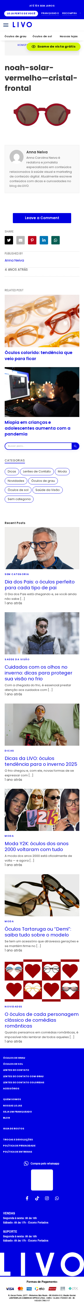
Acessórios (11, 1088)
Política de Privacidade (19, 1145)
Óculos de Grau (14, 1058)
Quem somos (12, 1099)
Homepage (25, 45)
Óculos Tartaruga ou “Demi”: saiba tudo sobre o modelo (38, 932)
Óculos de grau (15, 36)
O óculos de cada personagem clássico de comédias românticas (42, 1020)
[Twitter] (9, 240)
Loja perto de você (21, 13)
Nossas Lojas (12, 1105)
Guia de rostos (13, 1128)
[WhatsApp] (55, 240)
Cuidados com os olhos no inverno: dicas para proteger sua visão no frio (38, 673)
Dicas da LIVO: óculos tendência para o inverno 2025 (41, 761)
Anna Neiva (14, 260)
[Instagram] (47, 1198)
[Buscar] (75, 446)
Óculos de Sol (13, 1064)
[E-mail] (20, 240)
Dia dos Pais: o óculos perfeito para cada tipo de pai (40, 585)
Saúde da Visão (47, 490)
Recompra (69, 13)
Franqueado (50, 13)
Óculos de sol (42, 36)
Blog (6, 1118)
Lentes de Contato (37, 471)
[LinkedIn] (44, 240)
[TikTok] (37, 1198)
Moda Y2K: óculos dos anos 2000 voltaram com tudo (37, 846)
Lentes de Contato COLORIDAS (23, 1082)
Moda (62, 471)
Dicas (12, 471)
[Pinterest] (32, 240)
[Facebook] (27, 1198)
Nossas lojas (69, 36)
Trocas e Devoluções (18, 1139)
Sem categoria (19, 499)
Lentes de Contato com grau (23, 1076)
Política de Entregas (17, 1152)
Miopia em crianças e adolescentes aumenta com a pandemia (37, 428)
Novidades (16, 481)
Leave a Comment (42, 217)
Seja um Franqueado (17, 1111)
